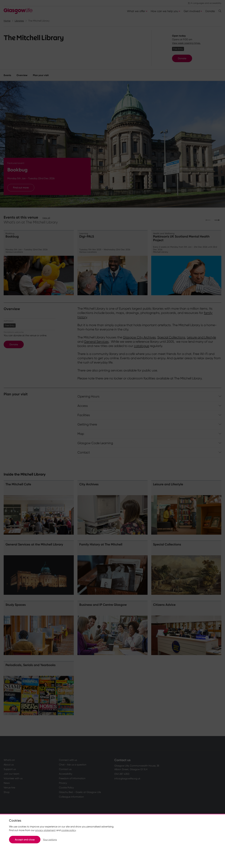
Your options (50, 839)
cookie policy (68, 830)
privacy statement (45, 830)
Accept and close (25, 839)
